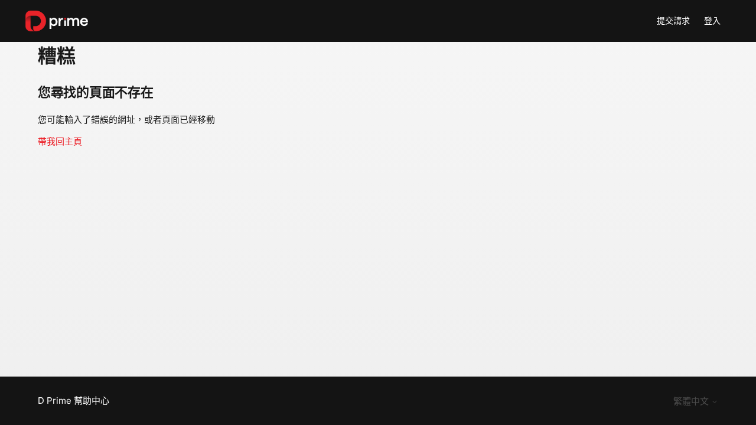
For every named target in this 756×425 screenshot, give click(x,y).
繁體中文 (692, 401)
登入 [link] (712, 20)
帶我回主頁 (60, 141)
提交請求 (673, 20)
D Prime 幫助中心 (73, 400)
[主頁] (57, 21)
